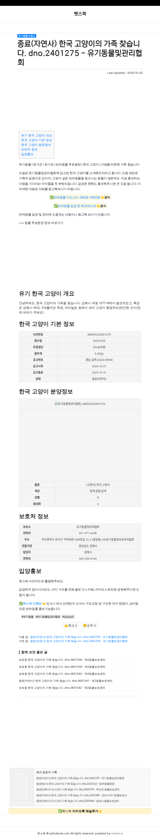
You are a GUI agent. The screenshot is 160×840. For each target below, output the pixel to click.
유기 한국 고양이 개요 (36, 135)
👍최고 (70, 625)
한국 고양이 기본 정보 (36, 140)
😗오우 (89, 625)
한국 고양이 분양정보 (36, 145)
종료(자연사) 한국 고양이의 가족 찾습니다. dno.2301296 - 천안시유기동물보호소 (81, 795)
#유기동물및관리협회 (48, 616)
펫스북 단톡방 (32, 603)
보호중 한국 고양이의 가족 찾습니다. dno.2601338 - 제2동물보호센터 (62, 659)
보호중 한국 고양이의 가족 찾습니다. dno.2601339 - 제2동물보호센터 (62, 666)
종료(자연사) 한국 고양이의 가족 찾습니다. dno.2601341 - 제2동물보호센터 (65, 680)
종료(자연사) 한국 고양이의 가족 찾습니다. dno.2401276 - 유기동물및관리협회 (79, 641)
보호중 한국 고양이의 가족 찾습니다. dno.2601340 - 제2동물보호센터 (62, 673)
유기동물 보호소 (26, 35)
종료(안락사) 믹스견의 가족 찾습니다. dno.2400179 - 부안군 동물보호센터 (77, 789)
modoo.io (117, 833)
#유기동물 (27, 616)
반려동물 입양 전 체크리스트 (77, 205)
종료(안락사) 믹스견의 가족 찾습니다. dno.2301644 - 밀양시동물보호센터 (77, 800)
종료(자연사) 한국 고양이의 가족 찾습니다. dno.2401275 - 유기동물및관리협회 (80, 778)
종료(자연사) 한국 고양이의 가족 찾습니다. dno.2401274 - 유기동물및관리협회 (78, 636)
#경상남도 (68, 616)
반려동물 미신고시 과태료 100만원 (77, 197)
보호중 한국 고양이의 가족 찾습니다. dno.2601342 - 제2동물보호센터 (62, 687)
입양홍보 (27, 154)
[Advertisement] (80, 102)
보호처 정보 (29, 149)
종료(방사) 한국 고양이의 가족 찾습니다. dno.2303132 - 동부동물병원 (75, 783)
